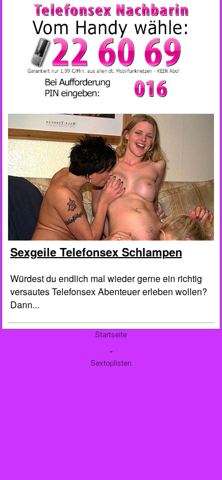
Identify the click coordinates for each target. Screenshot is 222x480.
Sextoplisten (111, 362)
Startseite (111, 334)
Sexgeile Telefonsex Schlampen (96, 251)
